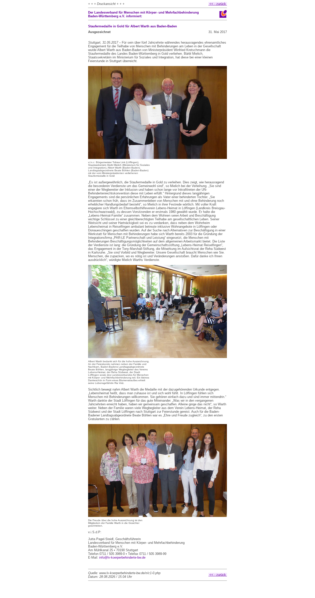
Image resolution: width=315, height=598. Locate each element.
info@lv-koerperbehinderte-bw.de (122, 557)
